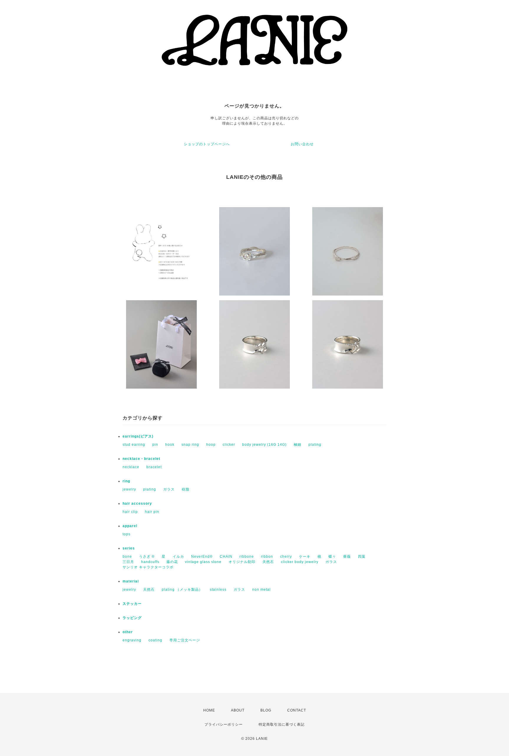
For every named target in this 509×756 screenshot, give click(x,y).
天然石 (268, 562)
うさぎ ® (147, 556)
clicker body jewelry (299, 562)
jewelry (129, 489)
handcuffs (150, 562)
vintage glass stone (203, 562)
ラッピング (132, 618)
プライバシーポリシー (223, 724)
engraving (132, 640)
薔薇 (347, 556)
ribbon (267, 556)
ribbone (246, 556)
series (129, 548)
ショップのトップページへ (207, 144)
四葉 (362, 556)
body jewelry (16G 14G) (264, 445)
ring (126, 481)
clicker (229, 445)
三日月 (128, 562)
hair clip (130, 512)
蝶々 (332, 556)
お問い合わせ (302, 144)
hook (169, 445)
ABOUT (237, 710)
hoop (211, 445)
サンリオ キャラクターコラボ (148, 567)
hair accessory (137, 503)
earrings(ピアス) (138, 436)
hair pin (152, 512)
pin (155, 445)
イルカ (178, 556)
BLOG (265, 710)
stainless (218, 589)
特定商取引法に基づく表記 (282, 724)
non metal (261, 589)
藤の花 (172, 562)
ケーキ (304, 556)
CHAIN (226, 556)
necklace (131, 467)
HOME (209, 710)
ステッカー (132, 604)
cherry (286, 556)
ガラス (169, 489)
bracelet (154, 467)
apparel (130, 526)
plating (314, 445)
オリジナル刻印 (242, 562)
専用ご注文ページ (184, 640)
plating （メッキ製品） (182, 589)
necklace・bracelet (141, 459)
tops (126, 534)
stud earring (134, 445)
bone (127, 556)
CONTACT (296, 710)
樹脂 (185, 489)
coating (155, 640)
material (131, 581)
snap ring (190, 445)
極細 (297, 445)
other (128, 632)
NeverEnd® (202, 556)
